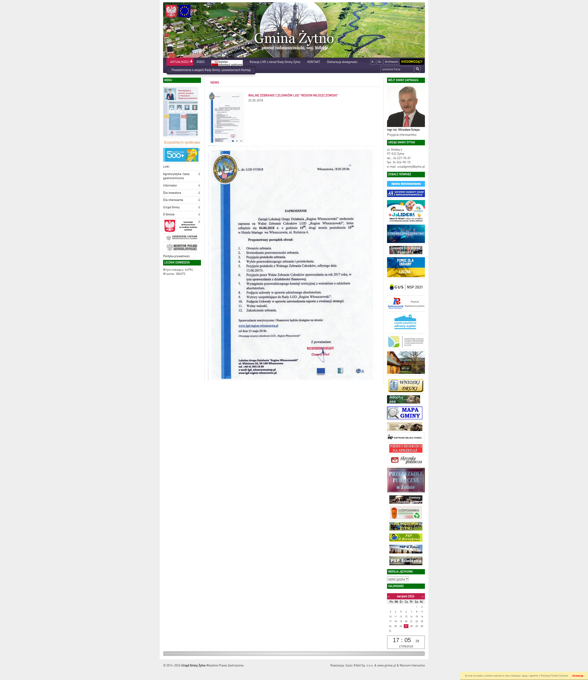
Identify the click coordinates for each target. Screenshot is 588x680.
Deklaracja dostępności (342, 62)
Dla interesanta (173, 200)
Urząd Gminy (171, 207)
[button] (191, 61)
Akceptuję (577, 675)
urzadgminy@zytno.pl (411, 166)
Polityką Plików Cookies (554, 675)
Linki (166, 166)
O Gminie (169, 214)
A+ (380, 61)
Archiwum (391, 61)
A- (373, 61)
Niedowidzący (412, 61)
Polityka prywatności (176, 256)
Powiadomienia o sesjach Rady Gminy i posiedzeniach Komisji (211, 70)
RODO (200, 62)
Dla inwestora (172, 193)
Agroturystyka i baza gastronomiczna (176, 176)
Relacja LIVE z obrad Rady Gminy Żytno (275, 62)
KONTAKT (313, 62)
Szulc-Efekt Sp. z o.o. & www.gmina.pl (370, 665)
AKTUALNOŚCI (180, 62)
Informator (170, 185)
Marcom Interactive (412, 665)
